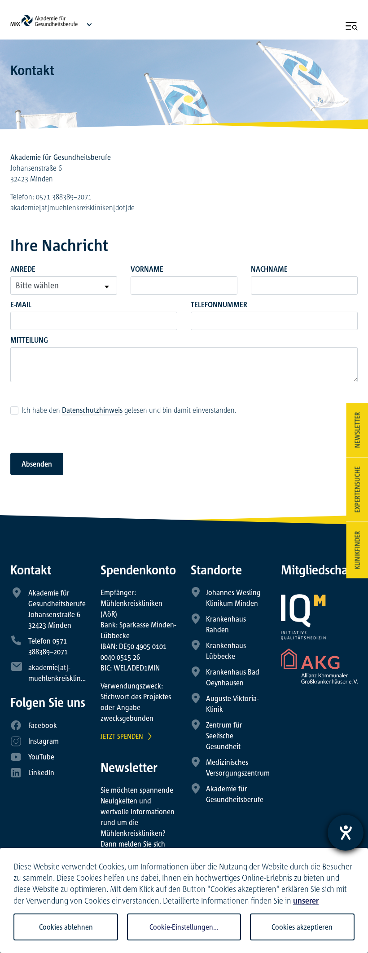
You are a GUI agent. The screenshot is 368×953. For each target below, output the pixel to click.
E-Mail (20, 304)
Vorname (147, 269)
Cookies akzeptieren (302, 926)
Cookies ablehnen (66, 926)
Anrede (22, 269)
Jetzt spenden (122, 736)
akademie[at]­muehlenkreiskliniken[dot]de (72, 207)
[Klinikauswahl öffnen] (89, 24)
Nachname (269, 269)
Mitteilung (29, 339)
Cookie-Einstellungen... (184, 926)
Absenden (37, 463)
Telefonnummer (219, 304)
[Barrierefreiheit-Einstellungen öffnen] (346, 833)
